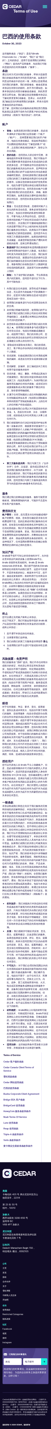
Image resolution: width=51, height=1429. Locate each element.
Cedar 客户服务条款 (13, 1061)
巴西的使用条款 (11, 1088)
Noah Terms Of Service (15, 1117)
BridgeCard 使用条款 (14, 1105)
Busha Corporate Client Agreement (21, 1094)
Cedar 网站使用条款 (13, 1082)
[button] (44, 7)
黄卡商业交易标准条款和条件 (18, 1146)
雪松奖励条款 (10, 1076)
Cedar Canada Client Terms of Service (18, 1069)
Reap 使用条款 (10, 1128)
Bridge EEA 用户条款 (14, 1099)
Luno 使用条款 (10, 1122)
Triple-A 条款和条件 (13, 1134)
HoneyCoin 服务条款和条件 (17, 1111)
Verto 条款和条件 (12, 1140)
